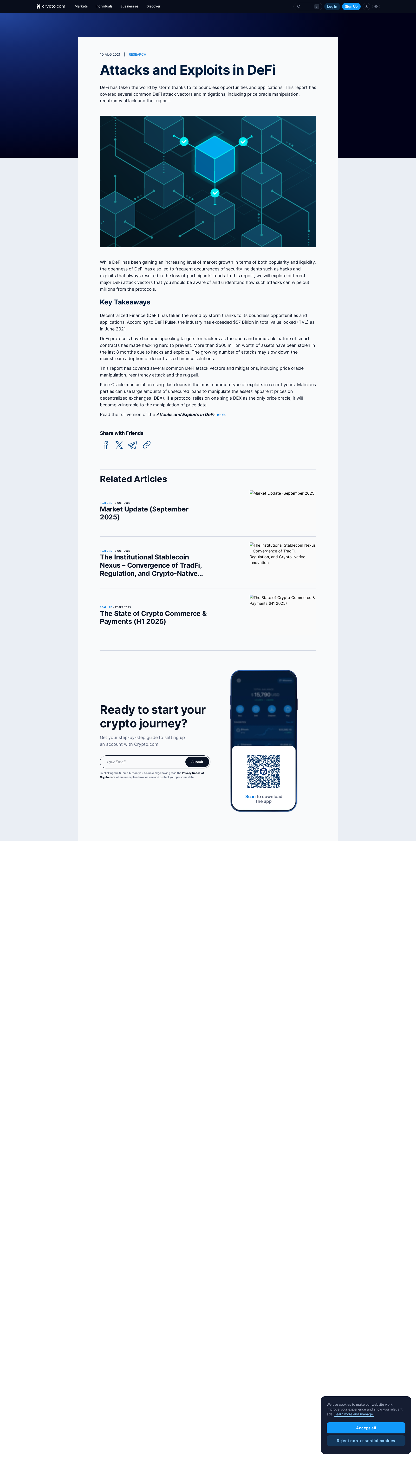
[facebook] (106, 445)
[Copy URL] (147, 445)
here (220, 414)
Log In (332, 6)
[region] (366, 1425)
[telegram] (132, 445)
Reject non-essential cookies (366, 1440)
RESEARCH (137, 54)
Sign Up (351, 6)
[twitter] (119, 445)
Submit (197, 762)
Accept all (366, 1427)
